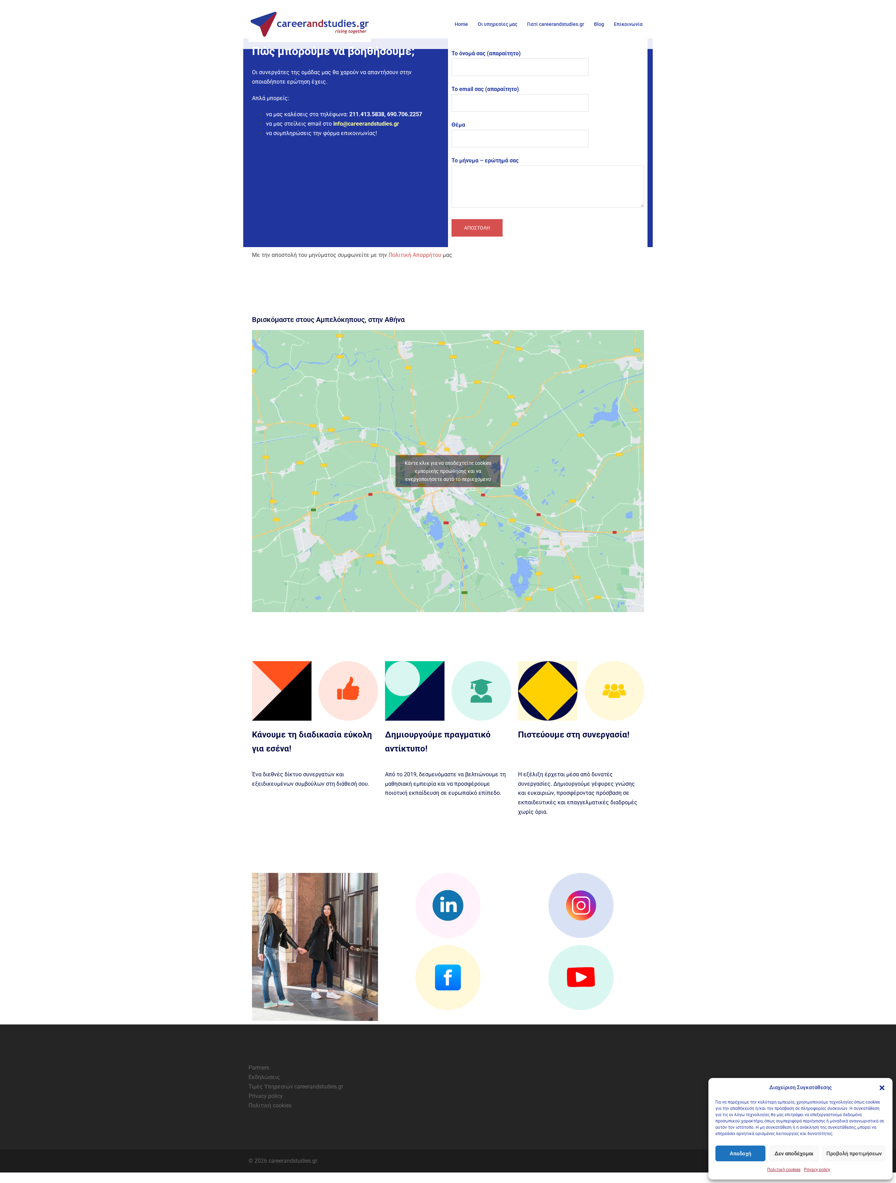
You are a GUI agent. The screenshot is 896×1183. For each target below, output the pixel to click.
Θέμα (458, 124)
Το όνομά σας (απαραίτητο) (486, 53)
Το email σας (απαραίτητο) (485, 89)
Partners (258, 1067)
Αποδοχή (740, 1153)
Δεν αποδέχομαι (794, 1153)
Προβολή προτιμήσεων (854, 1153)
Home (461, 24)
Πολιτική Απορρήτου (414, 255)
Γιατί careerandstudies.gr (555, 24)
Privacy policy (817, 1169)
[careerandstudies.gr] (311, 24)
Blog (599, 24)
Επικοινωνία (628, 24)
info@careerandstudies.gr (366, 123)
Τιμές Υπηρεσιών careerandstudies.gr (295, 1086)
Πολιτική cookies (783, 1169)
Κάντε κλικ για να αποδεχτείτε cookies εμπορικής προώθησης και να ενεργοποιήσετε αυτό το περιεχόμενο (448, 471)
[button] (882, 1087)
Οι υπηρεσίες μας (497, 24)
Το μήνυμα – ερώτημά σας (485, 160)
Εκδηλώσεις (264, 1077)
